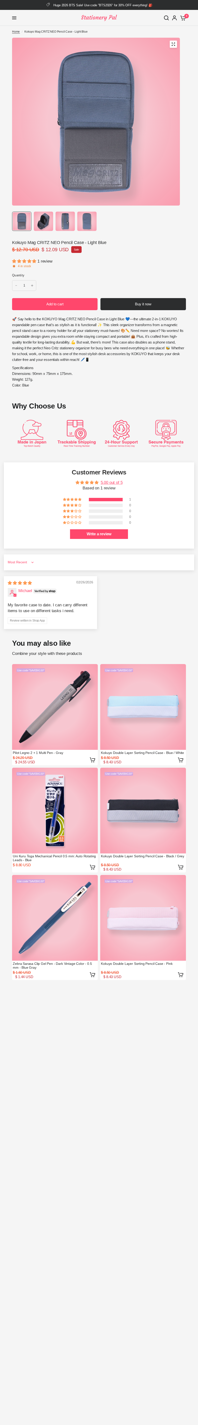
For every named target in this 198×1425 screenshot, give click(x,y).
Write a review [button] (99, 534)
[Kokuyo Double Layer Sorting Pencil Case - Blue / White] (143, 707)
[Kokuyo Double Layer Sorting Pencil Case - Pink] (143, 918)
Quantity (18, 275)
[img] (20, 583)
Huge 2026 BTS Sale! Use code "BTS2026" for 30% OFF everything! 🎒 (102, 5)
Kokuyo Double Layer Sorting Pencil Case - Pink (136, 964)
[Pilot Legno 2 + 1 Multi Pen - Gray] (55, 707)
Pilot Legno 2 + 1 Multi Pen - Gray (38, 753)
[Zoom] (173, 44)
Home (16, 31)
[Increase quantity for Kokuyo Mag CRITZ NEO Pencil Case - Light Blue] (32, 285)
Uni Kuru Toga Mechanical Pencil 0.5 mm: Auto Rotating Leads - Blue (54, 858)
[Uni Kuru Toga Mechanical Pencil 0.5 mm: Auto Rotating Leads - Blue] (55, 810)
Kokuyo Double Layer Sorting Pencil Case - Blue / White (142, 753)
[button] (24, 261)
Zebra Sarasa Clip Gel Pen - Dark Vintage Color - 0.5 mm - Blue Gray (52, 965)
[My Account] (174, 18)
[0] (182, 18)
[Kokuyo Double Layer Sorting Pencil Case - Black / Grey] (143, 810)
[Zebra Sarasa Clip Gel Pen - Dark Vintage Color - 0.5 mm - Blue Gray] (55, 918)
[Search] (166, 18)
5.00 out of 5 (112, 482)
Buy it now (143, 304)
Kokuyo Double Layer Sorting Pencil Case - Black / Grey (142, 856)
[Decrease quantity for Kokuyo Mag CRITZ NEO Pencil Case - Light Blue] (16, 285)
